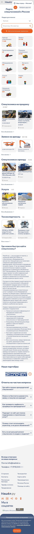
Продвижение (6, 488)
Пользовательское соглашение (17, 517)
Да (15, 7)
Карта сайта (22, 477)
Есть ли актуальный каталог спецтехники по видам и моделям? (17, 433)
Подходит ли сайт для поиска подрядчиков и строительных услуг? (17, 415)
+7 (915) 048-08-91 (18, 467)
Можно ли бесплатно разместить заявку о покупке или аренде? (17, 397)
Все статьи (5, 241)
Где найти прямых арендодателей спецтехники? (17, 388)
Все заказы (5, 154)
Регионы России (23, 483)
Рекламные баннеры (5, 481)
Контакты (4, 477)
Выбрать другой (25, 7)
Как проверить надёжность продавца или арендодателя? (17, 405)
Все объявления (7, 132)
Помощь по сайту (24, 486)
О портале (5, 474)
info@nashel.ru (14, 463)
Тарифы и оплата (7, 485)
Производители (23, 480)
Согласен (17, 531)
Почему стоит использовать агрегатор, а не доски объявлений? (17, 424)
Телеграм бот (22, 474)
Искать (30, 26)
